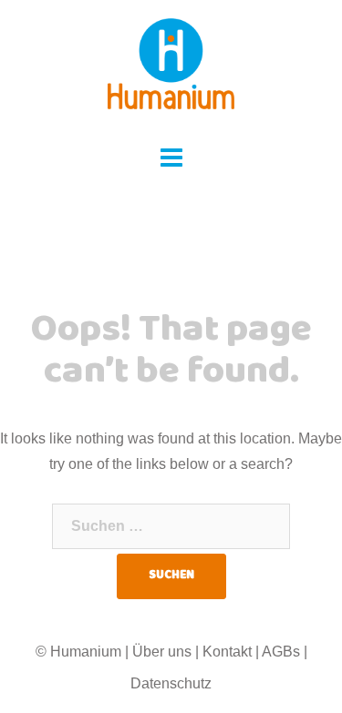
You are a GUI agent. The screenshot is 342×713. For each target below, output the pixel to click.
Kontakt (227, 651)
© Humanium (78, 651)
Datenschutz (171, 683)
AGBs (281, 651)
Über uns (162, 651)
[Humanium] (171, 69)
